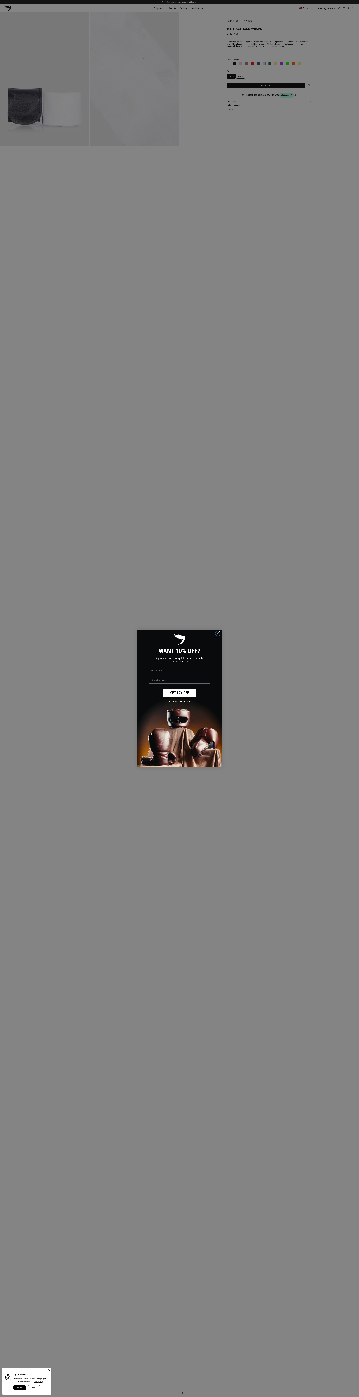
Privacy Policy (38, 1382)
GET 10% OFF (179, 693)
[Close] (49, 1370)
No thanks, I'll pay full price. (179, 701)
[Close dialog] (217, 633)
